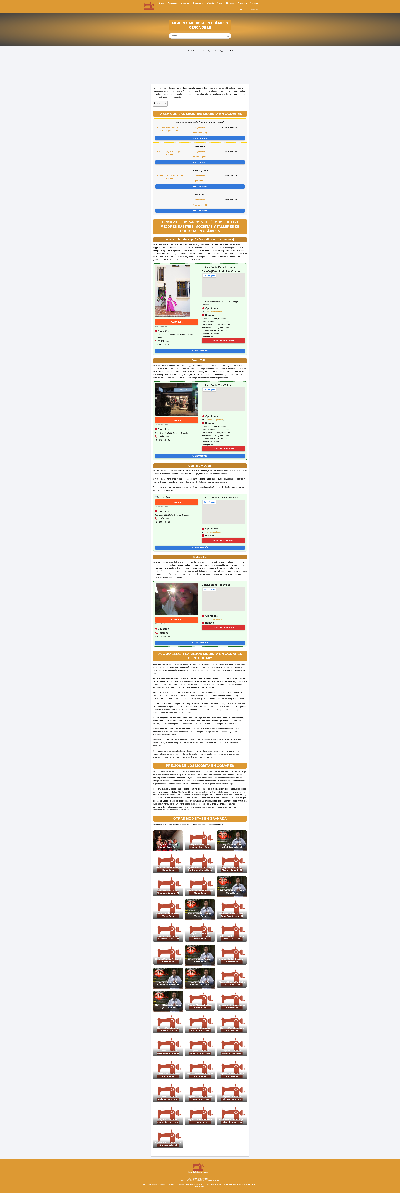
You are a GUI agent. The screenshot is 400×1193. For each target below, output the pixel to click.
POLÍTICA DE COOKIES (206, 1180)
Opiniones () (200, 133)
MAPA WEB (216, 1180)
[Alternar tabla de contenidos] (163, 103)
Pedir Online (177, 322)
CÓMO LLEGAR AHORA (223, 341)
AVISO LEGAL (181, 1180)
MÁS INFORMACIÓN (200, 351)
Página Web (200, 128)
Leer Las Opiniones (214, 312)
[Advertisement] (200, 68)
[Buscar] (227, 35)
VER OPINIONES (200, 138)
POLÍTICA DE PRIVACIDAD (192, 1180)
